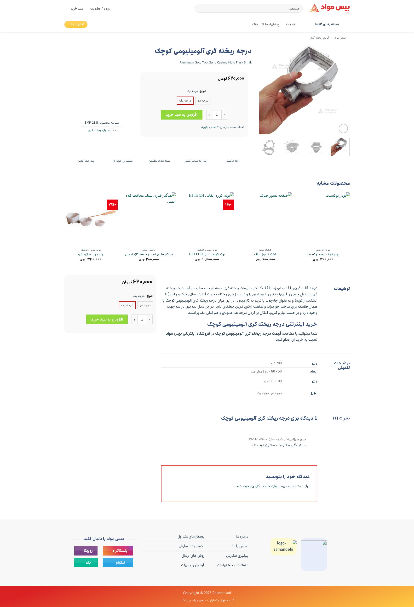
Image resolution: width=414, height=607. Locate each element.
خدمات (290, 24)
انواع (203, 91)
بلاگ (255, 24)
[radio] (203, 100)
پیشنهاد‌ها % (270, 24)
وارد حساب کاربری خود (260, 486)
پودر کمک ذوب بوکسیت (323, 254)
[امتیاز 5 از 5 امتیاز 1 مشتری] (77, 62)
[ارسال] (199, 9)
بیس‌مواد (340, 37)
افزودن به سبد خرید (182, 115)
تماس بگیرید (208, 127)
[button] (73, 8)
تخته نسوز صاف (265, 254)
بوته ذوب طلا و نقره (90, 254)
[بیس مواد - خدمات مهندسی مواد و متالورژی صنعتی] (330, 9)
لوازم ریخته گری (319, 37)
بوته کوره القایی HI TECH (207, 254)
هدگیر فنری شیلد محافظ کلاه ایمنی (149, 254)
